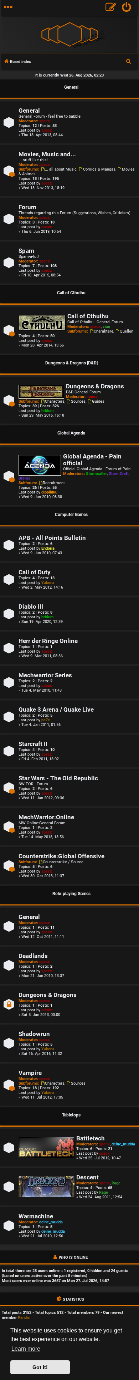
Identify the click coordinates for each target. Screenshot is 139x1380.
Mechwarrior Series (45, 675)
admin (46, 1010)
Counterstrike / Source (63, 862)
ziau (106, 326)
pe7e (45, 720)
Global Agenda (71, 433)
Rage (116, 1183)
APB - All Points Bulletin (52, 538)
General (71, 87)
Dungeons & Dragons (95, 386)
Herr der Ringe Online (48, 641)
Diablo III (31, 606)
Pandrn (24, 1317)
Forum (27, 207)
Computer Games (71, 514)
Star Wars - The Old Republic (58, 778)
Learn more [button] (25, 1349)
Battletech (90, 1138)
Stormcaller (96, 473)
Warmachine (36, 1216)
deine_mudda (123, 1144)
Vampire (30, 1073)
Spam (26, 250)
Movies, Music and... (47, 154)
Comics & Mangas (99, 169)
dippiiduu (49, 492)
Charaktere (103, 331)
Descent (87, 1177)
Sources (78, 401)
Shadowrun (34, 1034)
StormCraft (119, 473)
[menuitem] (127, 8)
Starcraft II (33, 744)
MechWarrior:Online (46, 817)
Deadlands (33, 956)
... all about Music (61, 169)
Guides (98, 401)
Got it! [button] (40, 1367)
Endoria (48, 548)
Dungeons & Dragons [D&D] (71, 362)
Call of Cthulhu (71, 292)
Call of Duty (35, 572)
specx (44, 121)
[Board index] (69, 34)
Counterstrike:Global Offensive (61, 856)
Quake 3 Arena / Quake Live (56, 709)
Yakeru (47, 582)
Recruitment (54, 483)
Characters (55, 401)
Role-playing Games (71, 893)
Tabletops (71, 1115)
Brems (24, 478)
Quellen (126, 331)
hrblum (47, 410)
